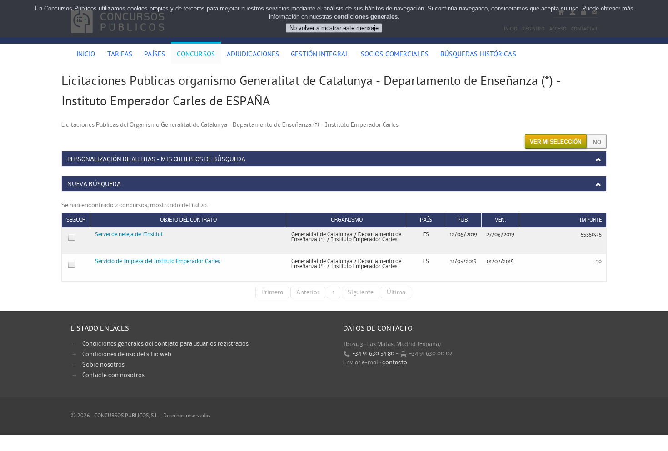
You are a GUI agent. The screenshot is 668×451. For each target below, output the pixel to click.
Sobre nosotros (103, 364)
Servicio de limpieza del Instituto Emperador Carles (157, 261)
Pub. (463, 220)
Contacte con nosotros (113, 375)
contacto (394, 362)
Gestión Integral (320, 55)
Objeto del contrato (188, 220)
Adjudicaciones (253, 55)
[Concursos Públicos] (117, 38)
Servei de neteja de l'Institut (129, 234)
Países (154, 55)
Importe (590, 220)
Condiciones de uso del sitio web (126, 354)
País (426, 220)
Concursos (196, 55)
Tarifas (120, 55)
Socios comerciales (395, 55)
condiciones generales (366, 16)
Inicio (85, 55)
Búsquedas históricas (478, 55)
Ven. (500, 220)
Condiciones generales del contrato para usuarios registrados (165, 344)
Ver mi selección (556, 142)
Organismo (347, 220)
